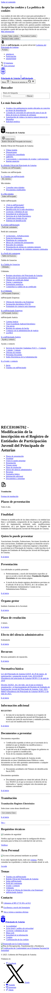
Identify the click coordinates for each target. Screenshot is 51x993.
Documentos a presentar (15, 478)
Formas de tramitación (9, 496)
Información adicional (14, 476)
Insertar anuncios (12, 161)
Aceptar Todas (10, 36)
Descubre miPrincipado (15, 207)
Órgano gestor (11, 465)
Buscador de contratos (14, 245)
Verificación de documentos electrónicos (21, 278)
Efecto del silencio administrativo (19, 470)
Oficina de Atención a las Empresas (20, 302)
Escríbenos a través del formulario (16, 907)
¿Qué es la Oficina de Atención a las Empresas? (24, 890)
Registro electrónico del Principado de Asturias (24, 275)
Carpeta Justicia (12, 322)
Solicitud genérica (13, 121)
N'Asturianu (8, 63)
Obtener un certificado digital (17, 280)
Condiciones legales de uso (16, 218)
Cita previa (10, 326)
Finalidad (9, 458)
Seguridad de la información (17, 214)
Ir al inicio (5, 557)
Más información (7, 31)
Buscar (29, 96)
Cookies (9, 937)
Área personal (9, 66)
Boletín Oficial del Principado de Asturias (22, 879)
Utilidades (10, 888)
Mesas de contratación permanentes (20, 242)
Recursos (9, 472)
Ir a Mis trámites (7, 194)
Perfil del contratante (14, 883)
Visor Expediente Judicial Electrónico (20, 324)
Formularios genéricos (14, 284)
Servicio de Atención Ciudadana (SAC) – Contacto (26, 348)
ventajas (33, 860)
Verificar (4, 845)
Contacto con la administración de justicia (22, 330)
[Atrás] (25, 419)
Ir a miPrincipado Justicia (11, 337)
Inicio (8, 365)
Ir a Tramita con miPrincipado (12, 176)
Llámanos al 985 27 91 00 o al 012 (17, 903)
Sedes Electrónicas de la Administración (21, 357)
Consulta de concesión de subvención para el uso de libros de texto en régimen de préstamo (26, 114)
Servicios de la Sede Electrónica (18, 216)
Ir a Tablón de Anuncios (10, 264)
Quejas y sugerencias (14, 282)
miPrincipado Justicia (14, 892)
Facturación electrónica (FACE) (18, 304)
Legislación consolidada (15, 154)
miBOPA (9, 157)
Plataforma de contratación (16, 240)
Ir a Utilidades (6, 291)
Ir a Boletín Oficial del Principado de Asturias (19, 165)
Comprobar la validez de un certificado (21, 287)
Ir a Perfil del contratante (10, 253)
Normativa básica (13, 474)
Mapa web (10, 933)
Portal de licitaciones (14, 238)
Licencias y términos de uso (17, 212)
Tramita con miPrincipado (16, 368)
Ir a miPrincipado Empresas (12, 311)
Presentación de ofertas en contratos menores (23, 247)
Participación (11, 56)
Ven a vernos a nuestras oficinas (15, 912)
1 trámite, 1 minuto (13, 350)
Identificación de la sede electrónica (20, 209)
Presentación (11, 463)
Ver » (3, 823)
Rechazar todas (10, 39)
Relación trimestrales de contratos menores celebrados (27, 249)
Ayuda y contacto (13, 886)
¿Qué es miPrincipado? (15, 205)
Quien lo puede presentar (16, 461)
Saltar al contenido (8, 2)
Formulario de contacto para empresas (21, 306)
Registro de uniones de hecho (17, 328)
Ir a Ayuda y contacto (9, 361)
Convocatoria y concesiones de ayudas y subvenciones (27, 159)
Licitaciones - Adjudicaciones (17, 236)
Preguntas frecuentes (14, 355)
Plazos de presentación (15, 456)
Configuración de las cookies (17, 939)
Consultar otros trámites (15, 187)
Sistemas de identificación (16, 221)
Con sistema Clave (9, 813)
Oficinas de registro (13, 352)
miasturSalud (11, 59)
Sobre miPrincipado (13, 881)
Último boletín (11, 150)
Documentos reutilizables (16, 190)
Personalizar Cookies (28, 36)
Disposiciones (11, 152)
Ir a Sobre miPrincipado (10, 225)
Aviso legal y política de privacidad (19, 928)
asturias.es (10, 54)
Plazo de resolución (13, 467)
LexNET (9, 333)
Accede (4, 866)
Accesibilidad (11, 926)
